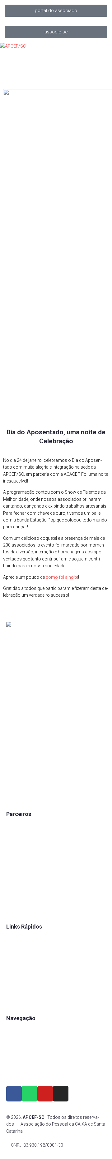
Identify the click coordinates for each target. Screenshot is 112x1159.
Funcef (13, 877)
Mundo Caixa (19, 835)
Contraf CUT (18, 909)
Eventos (14, 1060)
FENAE (13, 948)
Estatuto (14, 969)
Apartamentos (20, 1029)
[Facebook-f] (14, 1093)
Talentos (14, 958)
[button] (56, 11)
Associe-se (17, 1039)
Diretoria (14, 990)
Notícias (14, 1071)
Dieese (12, 867)
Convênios (16, 937)
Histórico (15, 1000)
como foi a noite (62, 577)
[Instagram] (60, 1093)
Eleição (13, 979)
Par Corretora (19, 846)
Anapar (13, 888)
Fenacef (14, 898)
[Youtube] (45, 1093)
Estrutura (15, 1050)
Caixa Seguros (20, 825)
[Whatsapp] (29, 1093)
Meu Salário (18, 856)
